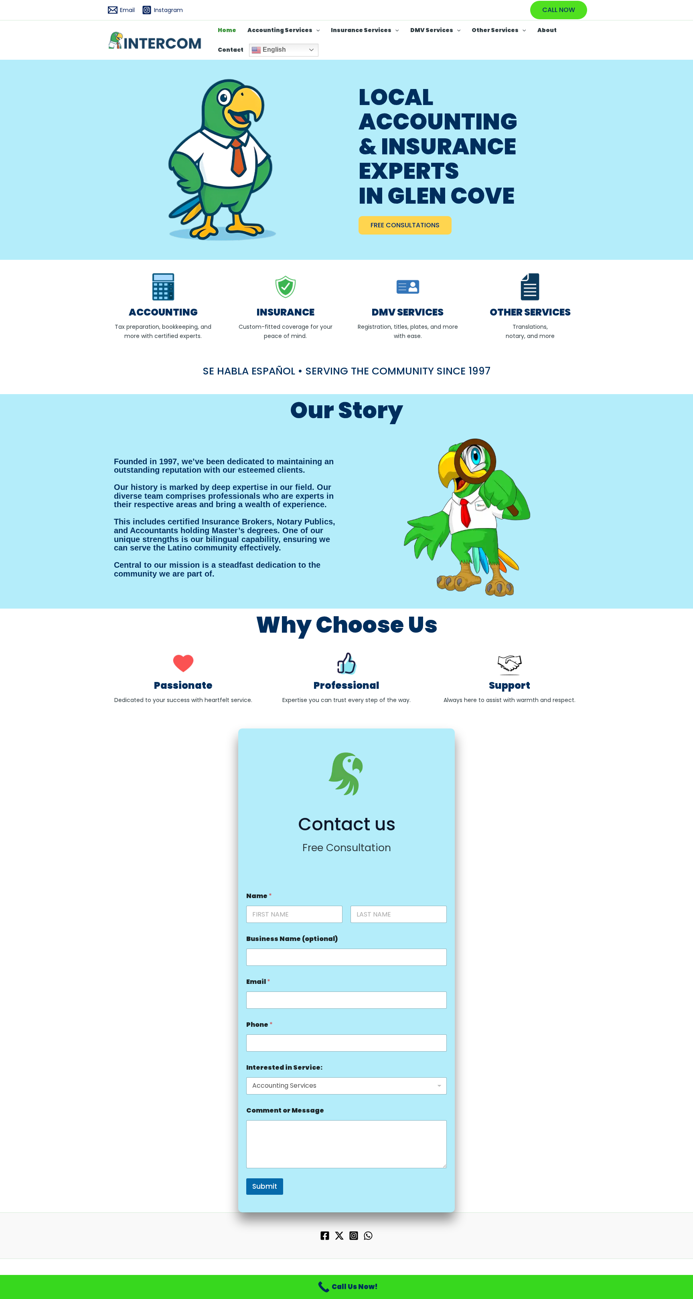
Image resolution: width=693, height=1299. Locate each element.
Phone (259, 1024)
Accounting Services (279, 30)
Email (258, 981)
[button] (558, 10)
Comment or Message (285, 1110)
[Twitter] (339, 1235)
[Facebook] (325, 1235)
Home (227, 30)
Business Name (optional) (292, 939)
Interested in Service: (284, 1067)
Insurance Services (361, 30)
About (547, 30)
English (273, 49)
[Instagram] (354, 1235)
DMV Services (431, 30)
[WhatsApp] (368, 1235)
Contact (230, 50)
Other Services (495, 30)
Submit (264, 1186)
